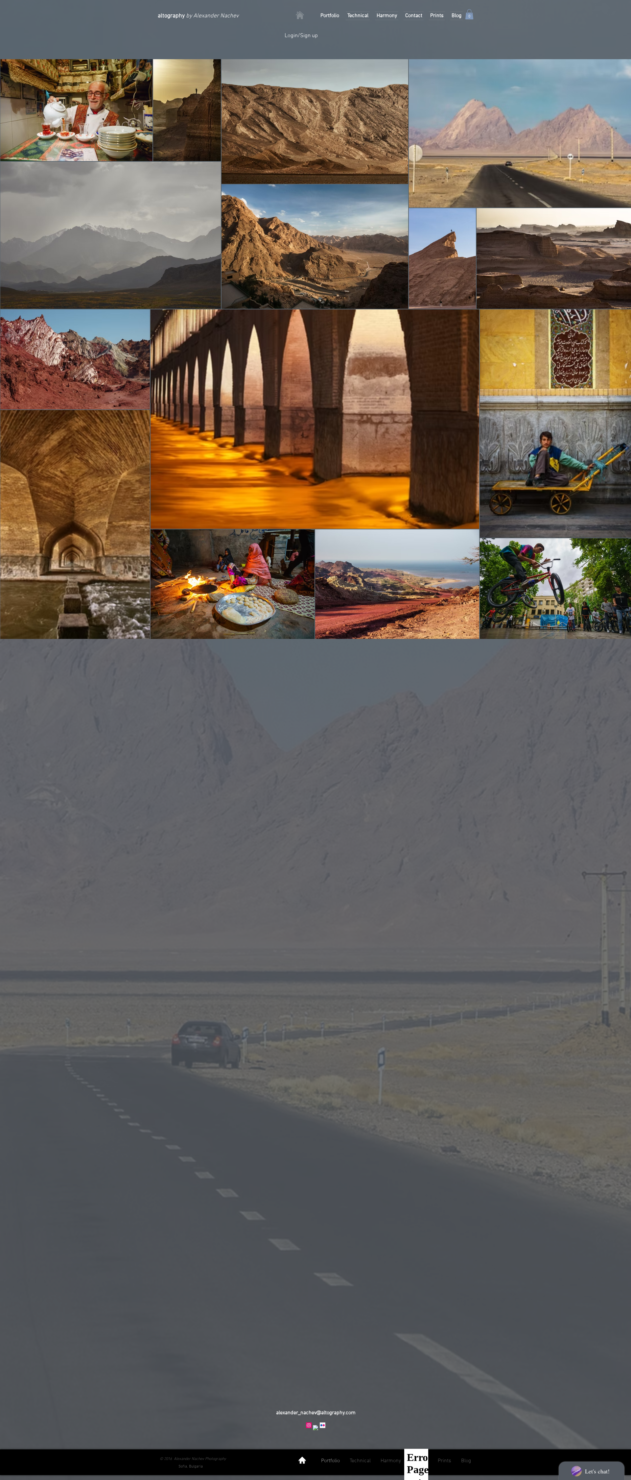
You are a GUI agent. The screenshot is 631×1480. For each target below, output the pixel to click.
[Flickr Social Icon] (322, 1425)
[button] (469, 14)
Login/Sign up (301, 36)
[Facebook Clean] (315, 1428)
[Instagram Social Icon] (309, 1425)
